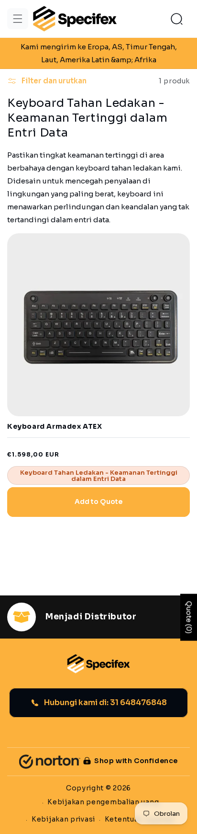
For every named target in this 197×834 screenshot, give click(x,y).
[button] (17, 18)
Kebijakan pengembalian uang (103, 802)
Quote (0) (189, 617)
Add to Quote (98, 501)
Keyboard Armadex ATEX (54, 427)
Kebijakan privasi (63, 819)
